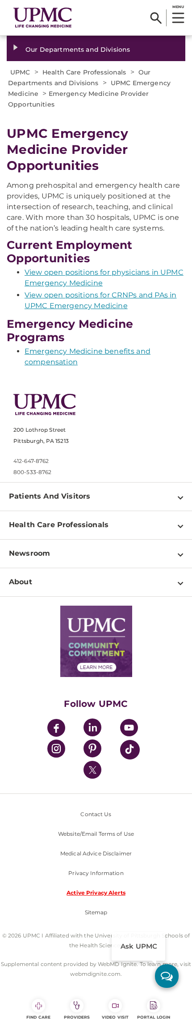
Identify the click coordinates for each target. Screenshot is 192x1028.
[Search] (156, 17)
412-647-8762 (31, 461)
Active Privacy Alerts (96, 892)
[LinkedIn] (92, 729)
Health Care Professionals (59, 524)
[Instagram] (56, 750)
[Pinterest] (92, 750)
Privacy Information (95, 873)
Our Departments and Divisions (77, 49)
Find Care (38, 1017)
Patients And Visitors (49, 496)
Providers (77, 1017)
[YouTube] (129, 729)
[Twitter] (92, 770)
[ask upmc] (167, 976)
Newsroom (29, 553)
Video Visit (115, 1017)
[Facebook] (56, 729)
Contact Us (95, 814)
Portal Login (153, 1017)
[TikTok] (130, 750)
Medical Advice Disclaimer (96, 853)
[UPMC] (42, 18)
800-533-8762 (32, 472)
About (20, 582)
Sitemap (96, 912)
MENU (178, 6)
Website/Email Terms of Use (96, 833)
